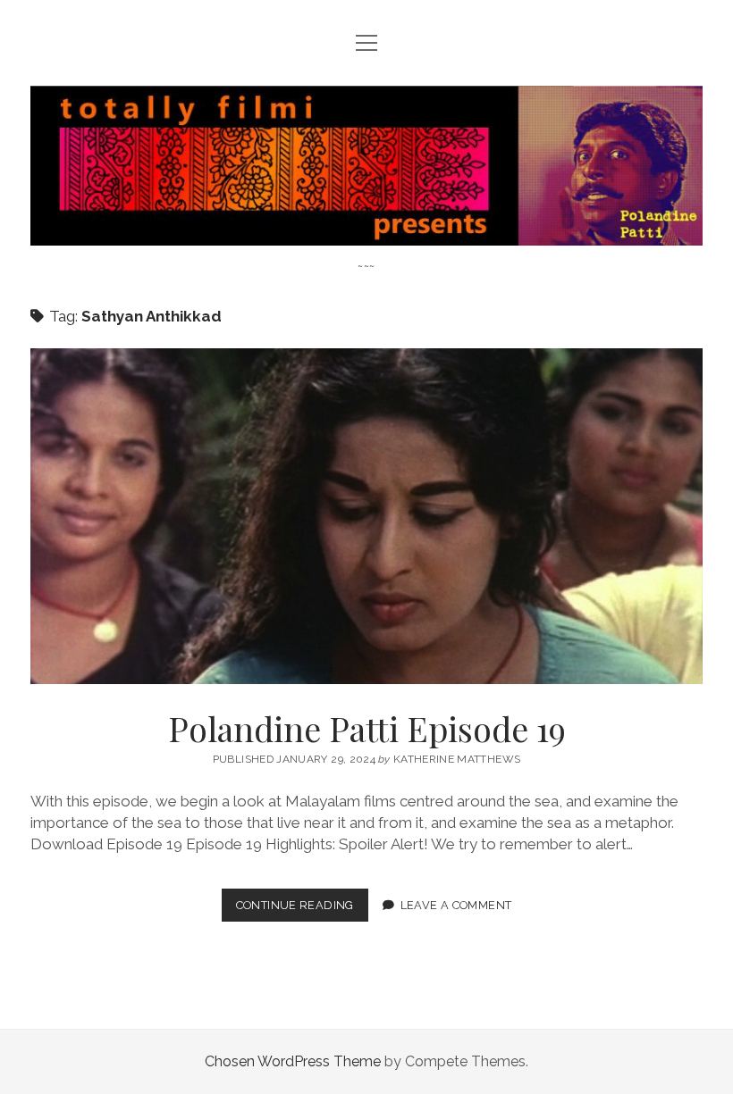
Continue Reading (302, 910)
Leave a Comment (456, 905)
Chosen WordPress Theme (293, 1061)
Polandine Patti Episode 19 (366, 516)
